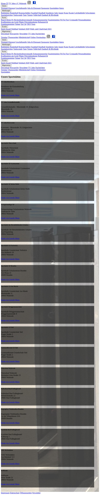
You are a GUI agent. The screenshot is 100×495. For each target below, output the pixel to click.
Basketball (14, 13)
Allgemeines (6, 31)
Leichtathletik (79, 13)
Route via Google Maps (10, 95)
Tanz (25, 15)
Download (5, 34)
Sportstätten (54, 8)
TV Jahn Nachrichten (36, 34)
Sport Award (6, 29)
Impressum (5, 493)
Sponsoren (45, 8)
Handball (41, 13)
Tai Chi (23, 24)
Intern (61, 8)
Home (3, 3)
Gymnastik (73, 20)
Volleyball (37, 15)
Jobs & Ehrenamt (34, 8)
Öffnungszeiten (26, 493)
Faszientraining (54, 20)
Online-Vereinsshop (38, 37)
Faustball (34, 13)
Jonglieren (50, 13)
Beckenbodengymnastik (23, 20)
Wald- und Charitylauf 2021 (41, 29)
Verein (4, 6)
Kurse (4, 17)
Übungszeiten (13, 37)
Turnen (30, 15)
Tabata (17, 24)
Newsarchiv (14, 34)
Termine (4, 37)
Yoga (33, 24)
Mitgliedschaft (24, 37)
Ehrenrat (11, 8)
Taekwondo (17, 15)
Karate (71, 13)
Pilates (21, 22)
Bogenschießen (24, 13)
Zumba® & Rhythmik (50, 15)
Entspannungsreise (40, 20)
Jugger (61, 13)
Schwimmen (90, 13)
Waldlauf (14, 29)
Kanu (66, 13)
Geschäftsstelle (21, 8)
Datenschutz (14, 493)
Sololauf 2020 (24, 29)
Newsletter (23, 34)
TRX (29, 24)
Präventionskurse (31, 22)
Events (4, 27)
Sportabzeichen (7, 15)
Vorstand (4, 8)
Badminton (5, 13)
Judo (56, 13)
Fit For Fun (64, 20)
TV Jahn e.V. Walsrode (17, 3)
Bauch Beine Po (7, 20)
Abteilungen (6, 11)
